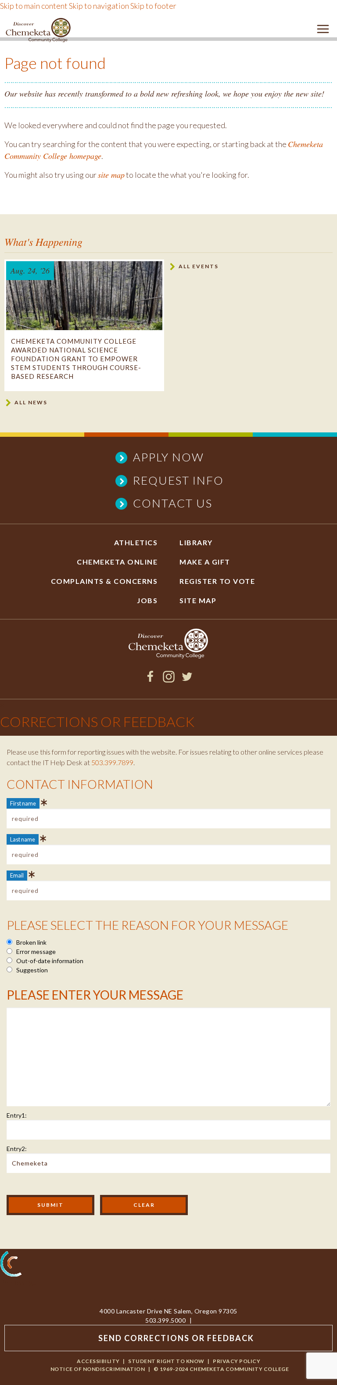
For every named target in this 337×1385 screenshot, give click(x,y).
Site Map (197, 600)
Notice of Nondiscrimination (97, 1369)
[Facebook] (150, 679)
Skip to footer (153, 6)
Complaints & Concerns (104, 581)
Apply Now (168, 457)
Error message (35, 951)
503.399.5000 (165, 1320)
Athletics (136, 542)
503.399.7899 (112, 762)
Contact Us (172, 503)
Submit (50, 1205)
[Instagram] (169, 679)
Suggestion (31, 970)
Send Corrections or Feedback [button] (176, 1338)
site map (111, 174)
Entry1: (17, 1115)
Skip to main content (34, 6)
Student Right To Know (166, 1361)
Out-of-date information (49, 960)
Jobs (147, 600)
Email (17, 875)
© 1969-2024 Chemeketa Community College (221, 1369)
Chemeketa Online (117, 562)
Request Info (178, 480)
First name (23, 803)
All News (30, 402)
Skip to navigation (99, 6)
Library (196, 542)
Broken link (31, 942)
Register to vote (217, 581)
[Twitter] (187, 679)
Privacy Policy (236, 1361)
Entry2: (17, 1148)
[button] (323, 30)
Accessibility (98, 1361)
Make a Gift (204, 562)
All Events (199, 266)
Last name (22, 839)
